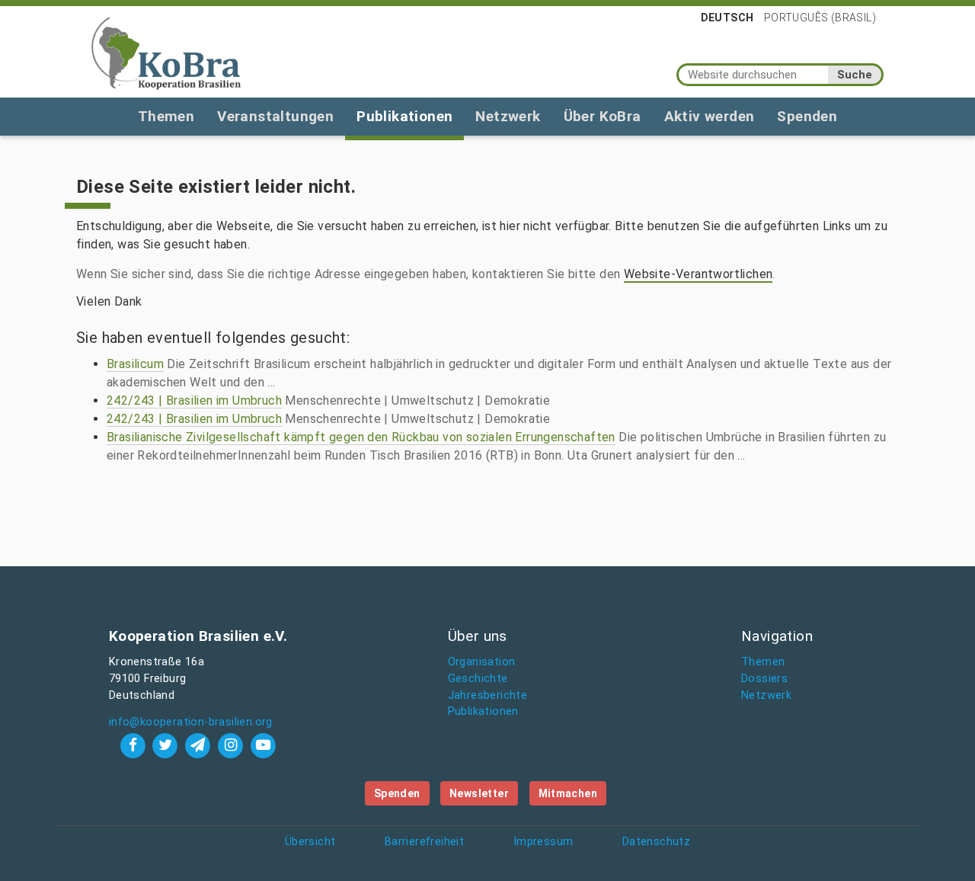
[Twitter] (167, 744)
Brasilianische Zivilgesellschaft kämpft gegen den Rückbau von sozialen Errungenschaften (361, 437)
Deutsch (727, 17)
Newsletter (479, 793)
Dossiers (764, 678)
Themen (166, 116)
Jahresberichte (488, 695)
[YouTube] (262, 744)
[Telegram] (200, 744)
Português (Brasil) (820, 17)
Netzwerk (507, 116)
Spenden (807, 116)
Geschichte (478, 678)
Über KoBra (602, 116)
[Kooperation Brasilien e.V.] (166, 52)
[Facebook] (134, 744)
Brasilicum (135, 364)
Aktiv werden (709, 116)
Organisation (482, 661)
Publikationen (404, 116)
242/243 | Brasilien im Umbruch (194, 400)
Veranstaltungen (275, 116)
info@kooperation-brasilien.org (191, 722)
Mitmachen (568, 793)
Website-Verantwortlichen (698, 274)
